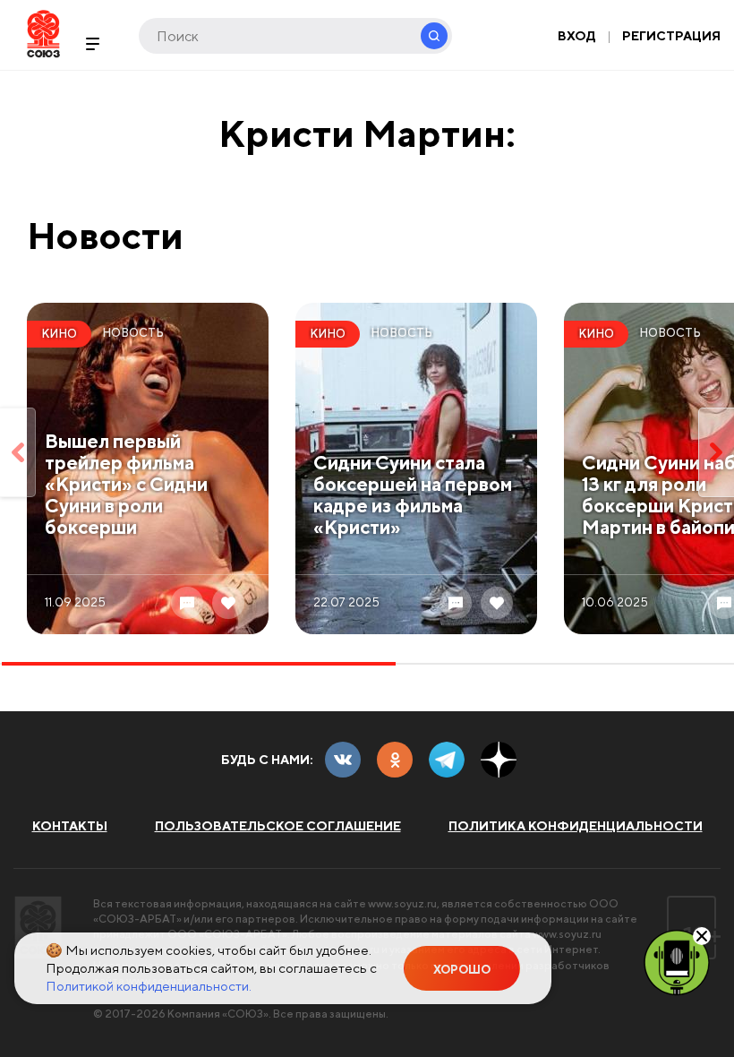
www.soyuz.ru (402, 903)
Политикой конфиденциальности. (149, 985)
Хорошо (462, 969)
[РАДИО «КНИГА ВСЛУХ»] (677, 961)
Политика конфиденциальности (575, 826)
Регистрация (671, 36)
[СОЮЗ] (38, 927)
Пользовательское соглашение (278, 826)
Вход (577, 36)
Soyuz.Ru (43, 33)
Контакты (69, 826)
